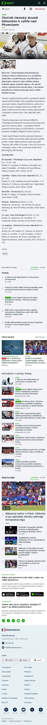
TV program (6, 667)
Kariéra (27, 689)
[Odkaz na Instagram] (3, 620)
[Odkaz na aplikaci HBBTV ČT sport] (37, 594)
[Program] (31, 9)
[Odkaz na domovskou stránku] (11, 3)
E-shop (4, 694)
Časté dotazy (29, 698)
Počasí (4, 689)
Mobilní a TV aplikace (9, 698)
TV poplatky (6, 676)
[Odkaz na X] (13, 620)
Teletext (5, 680)
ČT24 (3, 28)
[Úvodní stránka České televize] (11, 630)
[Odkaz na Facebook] (8, 620)
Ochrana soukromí (15, 721)
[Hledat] (39, 3)
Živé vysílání (6, 672)
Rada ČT (27, 685)
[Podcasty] (25, 9)
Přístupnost (27, 721)
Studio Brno (28, 676)
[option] (9, 660)
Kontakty (27, 702)
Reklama (27, 672)
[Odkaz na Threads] (23, 620)
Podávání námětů (30, 694)
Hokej (4, 14)
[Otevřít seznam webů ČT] (44, 3)
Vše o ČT (5, 702)
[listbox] (23, 660)
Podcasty (5, 685)
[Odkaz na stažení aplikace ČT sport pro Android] (22, 594)
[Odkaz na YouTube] (18, 620)
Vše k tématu (40, 337)
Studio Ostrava (29, 680)
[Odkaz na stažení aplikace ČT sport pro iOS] (8, 594)
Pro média (28, 667)
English (4, 721)
